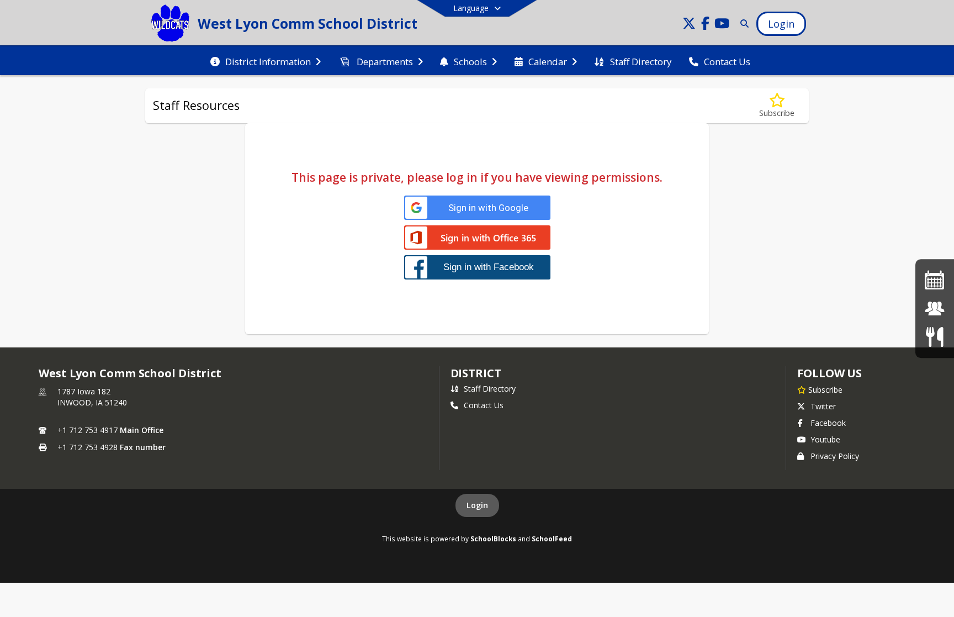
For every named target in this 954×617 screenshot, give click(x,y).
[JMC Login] (934, 308)
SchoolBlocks (493, 538)
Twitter (823, 406)
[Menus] (934, 336)
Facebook (828, 423)
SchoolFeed (552, 538)
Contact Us (484, 405)
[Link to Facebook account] (705, 25)
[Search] (742, 23)
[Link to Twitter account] (689, 25)
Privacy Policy (834, 456)
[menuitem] (265, 60)
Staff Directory (490, 388)
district (476, 373)
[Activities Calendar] (934, 279)
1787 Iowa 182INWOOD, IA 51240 (92, 397)
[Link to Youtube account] (722, 25)
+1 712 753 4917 (87, 430)
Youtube (825, 439)
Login (477, 505)
